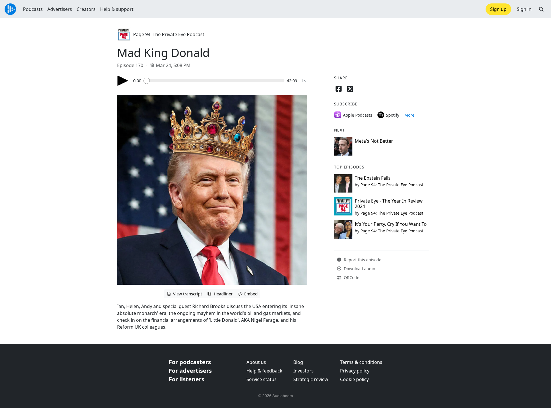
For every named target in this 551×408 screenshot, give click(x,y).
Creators (86, 9)
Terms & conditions (361, 362)
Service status (262, 379)
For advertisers (190, 370)
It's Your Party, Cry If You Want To (391, 224)
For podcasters (190, 362)
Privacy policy (354, 371)
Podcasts (33, 9)
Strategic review (310, 379)
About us (256, 362)
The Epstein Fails (373, 178)
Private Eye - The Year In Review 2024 (389, 203)
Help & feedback (264, 371)
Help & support (116, 9)
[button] (541, 9)
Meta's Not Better (374, 141)
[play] (123, 81)
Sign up (498, 9)
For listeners (186, 379)
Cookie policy (354, 379)
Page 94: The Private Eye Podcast (168, 34)
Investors (303, 371)
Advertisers (59, 9)
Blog (298, 362)
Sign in (524, 9)
